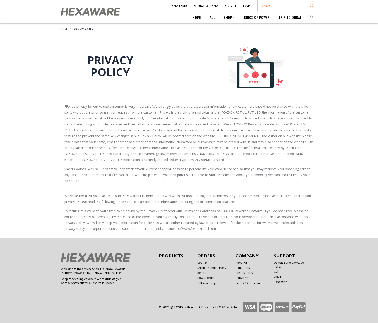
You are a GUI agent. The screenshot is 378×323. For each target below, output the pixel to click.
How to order (206, 278)
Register (231, 5)
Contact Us (243, 268)
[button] (311, 17)
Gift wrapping (206, 283)
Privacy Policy (83, 29)
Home (197, 17)
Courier (202, 263)
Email (277, 277)
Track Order (178, 5)
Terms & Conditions (248, 283)
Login (246, 5)
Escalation (280, 282)
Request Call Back (206, 5)
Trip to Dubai (289, 17)
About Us (242, 263)
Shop (228, 17)
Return (201, 273)
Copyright (242, 278)
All (212, 17)
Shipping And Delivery (211, 268)
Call (276, 272)
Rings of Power (257, 17)
